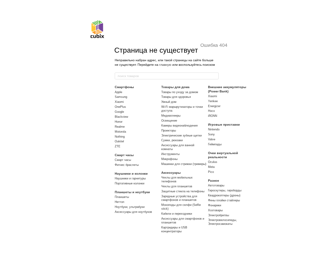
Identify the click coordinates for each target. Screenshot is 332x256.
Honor (118, 121)
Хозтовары (215, 210)
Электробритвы (218, 215)
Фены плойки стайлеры (224, 200)
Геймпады (215, 144)
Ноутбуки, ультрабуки (130, 207)
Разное (213, 180)
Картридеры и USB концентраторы (174, 229)
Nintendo (214, 129)
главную (165, 64)
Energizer (214, 106)
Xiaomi (119, 101)
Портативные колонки (129, 183)
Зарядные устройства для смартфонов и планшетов (179, 198)
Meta (211, 167)
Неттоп (119, 202)
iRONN (212, 115)
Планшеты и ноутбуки (132, 192)
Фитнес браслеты (127, 165)
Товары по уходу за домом (179, 92)
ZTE (117, 146)
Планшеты (122, 197)
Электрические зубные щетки (181, 135)
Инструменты (170, 154)
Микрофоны (169, 159)
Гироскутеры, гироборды (224, 190)
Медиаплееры (170, 115)
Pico (211, 172)
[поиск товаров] (215, 76)
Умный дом (168, 101)
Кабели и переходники (176, 213)
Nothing (120, 136)
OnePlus (120, 106)
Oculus (212, 162)
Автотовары (216, 185)
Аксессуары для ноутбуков (133, 212)
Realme (120, 126)
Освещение (169, 120)
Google (119, 111)
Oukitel (119, 141)
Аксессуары (171, 172)
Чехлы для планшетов (176, 186)
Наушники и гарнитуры (130, 178)
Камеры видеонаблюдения (179, 125)
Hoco (211, 111)
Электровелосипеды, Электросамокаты (222, 221)
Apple (118, 92)
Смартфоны (124, 87)
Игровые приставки (224, 124)
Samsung (121, 97)
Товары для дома (175, 87)
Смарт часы (124, 155)
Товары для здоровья (176, 97)
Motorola (120, 131)
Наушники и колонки (131, 173)
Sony (211, 134)
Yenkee (213, 101)
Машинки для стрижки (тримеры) (183, 164)
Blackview (121, 116)
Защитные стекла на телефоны (182, 191)
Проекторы (168, 130)
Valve (211, 139)
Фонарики (214, 205)
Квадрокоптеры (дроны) (224, 195)
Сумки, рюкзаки (172, 140)
